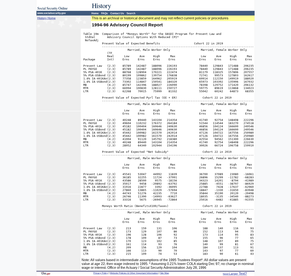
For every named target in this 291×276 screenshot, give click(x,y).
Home (95, 13)
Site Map (164, 273)
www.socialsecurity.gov (51, 13)
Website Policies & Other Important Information (134, 273)
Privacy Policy (100, 273)
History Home (46, 18)
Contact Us (117, 13)
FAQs (104, 13)
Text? (235, 273)
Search (131, 13)
